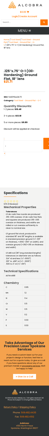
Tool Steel (15, 39)
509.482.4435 (28, 412)
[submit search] (44, 22)
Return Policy (11, 407)
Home (6, 39)
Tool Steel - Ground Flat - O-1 (27, 100)
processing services (31, 366)
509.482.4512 (27, 416)
